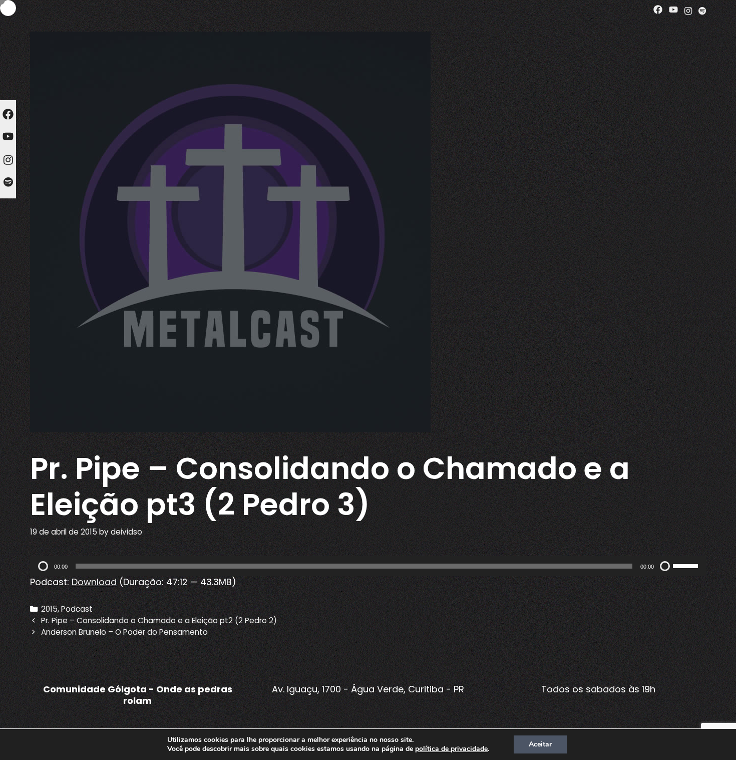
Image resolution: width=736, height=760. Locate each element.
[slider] (687, 565)
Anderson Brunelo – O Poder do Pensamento (124, 632)
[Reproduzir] (43, 566)
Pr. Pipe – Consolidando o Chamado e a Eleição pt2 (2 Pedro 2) (159, 620)
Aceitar (540, 744)
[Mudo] (665, 566)
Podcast (77, 609)
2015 (49, 609)
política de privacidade (451, 748)
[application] (368, 566)
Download (94, 582)
